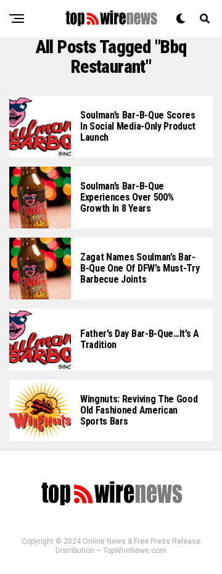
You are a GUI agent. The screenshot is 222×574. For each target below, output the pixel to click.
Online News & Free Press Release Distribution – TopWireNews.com (128, 546)
